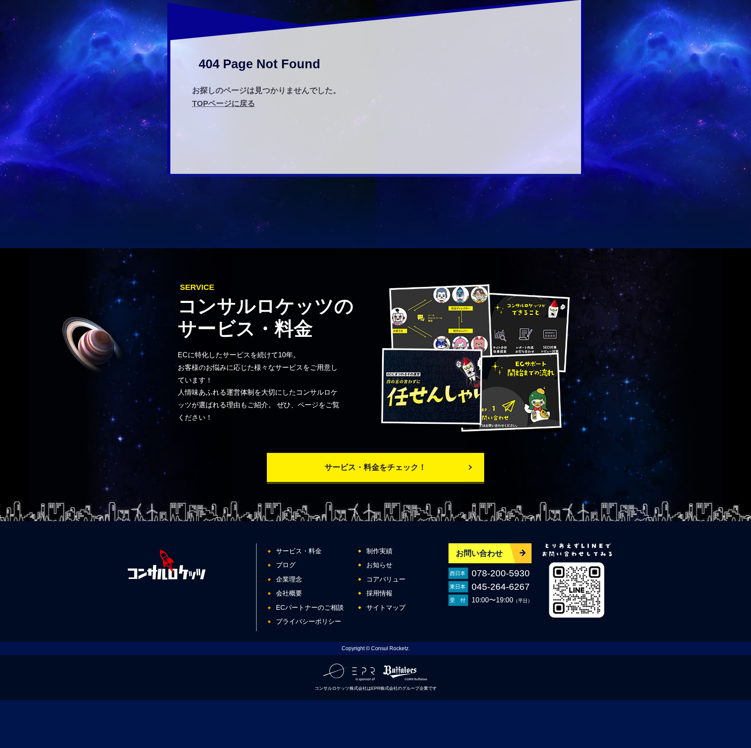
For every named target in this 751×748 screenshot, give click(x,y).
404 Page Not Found (259, 64)
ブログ (286, 564)
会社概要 (289, 593)
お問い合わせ (479, 553)
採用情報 (379, 593)
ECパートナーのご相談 (310, 607)
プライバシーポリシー (308, 621)
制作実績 (379, 551)
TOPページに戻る (223, 103)
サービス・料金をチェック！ (375, 467)
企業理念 (289, 579)
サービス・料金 (299, 551)
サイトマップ (385, 607)
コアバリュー (385, 579)
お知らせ (379, 564)
